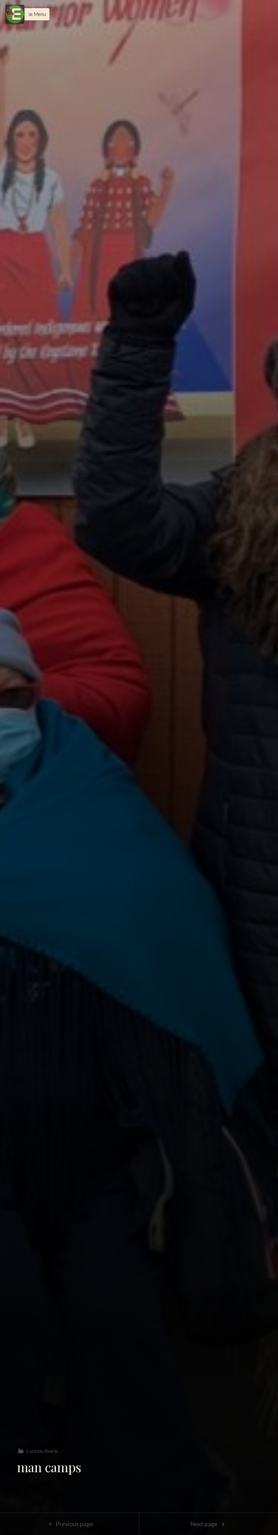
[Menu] (14, 14)
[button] (35, 14)
